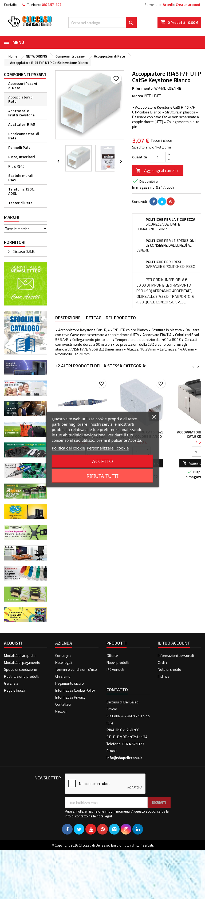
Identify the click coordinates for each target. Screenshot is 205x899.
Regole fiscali (14, 690)
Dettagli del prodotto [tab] (111, 317)
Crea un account (188, 4)
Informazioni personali (176, 655)
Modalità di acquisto (20, 655)
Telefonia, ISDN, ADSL (21, 191)
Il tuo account (174, 643)
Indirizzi (164, 676)
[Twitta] (162, 201)
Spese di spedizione (20, 669)
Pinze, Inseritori (21, 156)
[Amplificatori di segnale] (25, 511)
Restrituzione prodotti (21, 676)
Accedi (168, 4)
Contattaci (63, 704)
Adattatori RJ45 (21, 124)
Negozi (60, 711)
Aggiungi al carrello (157, 170)
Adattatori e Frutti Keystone (21, 113)
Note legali (63, 662)
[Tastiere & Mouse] (25, 449)
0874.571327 (51, 4)
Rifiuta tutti (102, 476)
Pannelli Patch (20, 147)
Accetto (102, 461)
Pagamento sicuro (69, 683)
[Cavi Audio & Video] (25, 614)
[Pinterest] (171, 201)
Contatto (10, 4)
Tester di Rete (20, 202)
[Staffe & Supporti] (25, 532)
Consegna (63, 655)
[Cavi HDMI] (25, 593)
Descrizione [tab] (68, 317)
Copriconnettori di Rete (23, 136)
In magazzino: (143, 187)
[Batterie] (25, 490)
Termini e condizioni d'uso (76, 669)
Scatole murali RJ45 (20, 177)
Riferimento (142, 88)
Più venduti (115, 669)
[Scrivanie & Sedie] (25, 552)
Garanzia (11, 683)
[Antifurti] (25, 387)
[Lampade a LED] (25, 408)
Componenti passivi (25, 74)
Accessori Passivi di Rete (22, 85)
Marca (137, 95)
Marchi (11, 217)
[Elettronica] (25, 470)
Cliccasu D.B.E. (23, 251)
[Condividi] (153, 201)
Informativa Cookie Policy (75, 690)
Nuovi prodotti (118, 662)
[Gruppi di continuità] (25, 367)
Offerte (112, 655)
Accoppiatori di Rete (20, 99)
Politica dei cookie (68, 448)
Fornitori (14, 242)
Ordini (163, 662)
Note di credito (169, 669)
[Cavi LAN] (25, 573)
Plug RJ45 (16, 166)
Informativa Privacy (70, 697)
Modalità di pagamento (22, 662)
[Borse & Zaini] (25, 429)
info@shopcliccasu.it (124, 757)
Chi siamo (62, 676)
